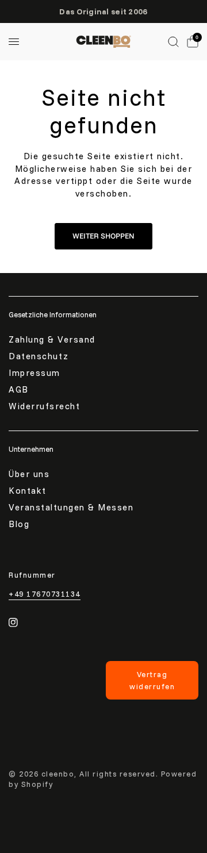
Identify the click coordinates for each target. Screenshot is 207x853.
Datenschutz (39, 356)
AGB (19, 389)
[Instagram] (21, 622)
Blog (19, 523)
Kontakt (28, 490)
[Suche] (173, 41)
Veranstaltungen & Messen (71, 507)
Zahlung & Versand (52, 339)
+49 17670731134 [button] (44, 594)
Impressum (34, 372)
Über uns (29, 473)
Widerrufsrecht (44, 406)
